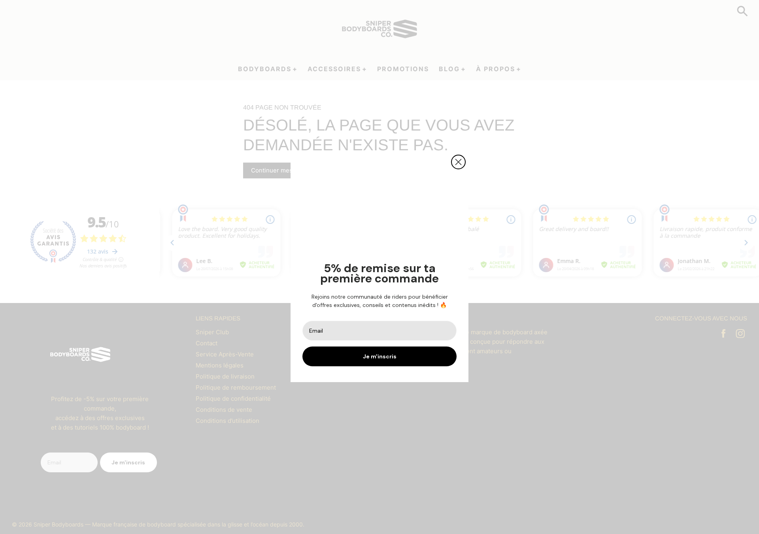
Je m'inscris (379, 356)
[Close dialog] (458, 162)
